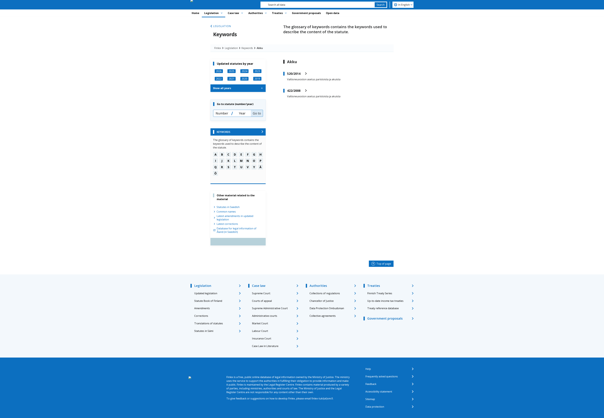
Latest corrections (227, 224)
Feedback (370, 384)
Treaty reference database (383, 308)
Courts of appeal (262, 301)
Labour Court (260, 331)
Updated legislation (205, 293)
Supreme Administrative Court (270, 308)
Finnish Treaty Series (379, 293)
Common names (226, 211)
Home (195, 13)
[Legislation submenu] (221, 13)
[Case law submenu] (242, 13)
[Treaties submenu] (285, 13)
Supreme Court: (261, 293)
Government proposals (306, 13)
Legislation (211, 13)
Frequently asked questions (381, 376)
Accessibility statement (378, 391)
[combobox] (317, 5)
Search (381, 4)
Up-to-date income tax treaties (385, 301)
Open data (332, 13)
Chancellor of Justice (322, 301)
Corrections (201, 316)
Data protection (374, 406)
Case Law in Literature (265, 346)
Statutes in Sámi (203, 331)
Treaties (277, 13)
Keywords (247, 48)
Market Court (260, 323)
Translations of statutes (208, 323)
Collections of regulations (325, 293)
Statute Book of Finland (208, 301)
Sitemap (370, 399)
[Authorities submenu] (265, 13)
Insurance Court (261, 338)
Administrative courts (264, 316)
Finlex (217, 48)
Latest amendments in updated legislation (235, 217)
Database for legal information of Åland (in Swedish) (236, 230)
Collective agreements (323, 316)
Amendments (202, 308)
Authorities (255, 13)
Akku (260, 48)
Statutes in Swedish (228, 207)
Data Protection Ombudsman (327, 308)
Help (368, 369)
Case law (233, 13)
